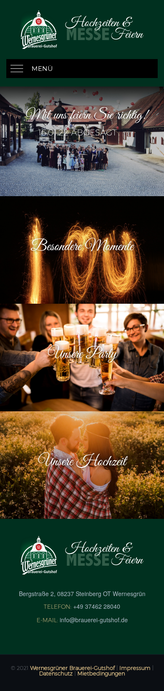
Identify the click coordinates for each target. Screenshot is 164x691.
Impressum (135, 667)
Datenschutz (56, 673)
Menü (42, 69)
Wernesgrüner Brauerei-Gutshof (72, 667)
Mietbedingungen (101, 673)
